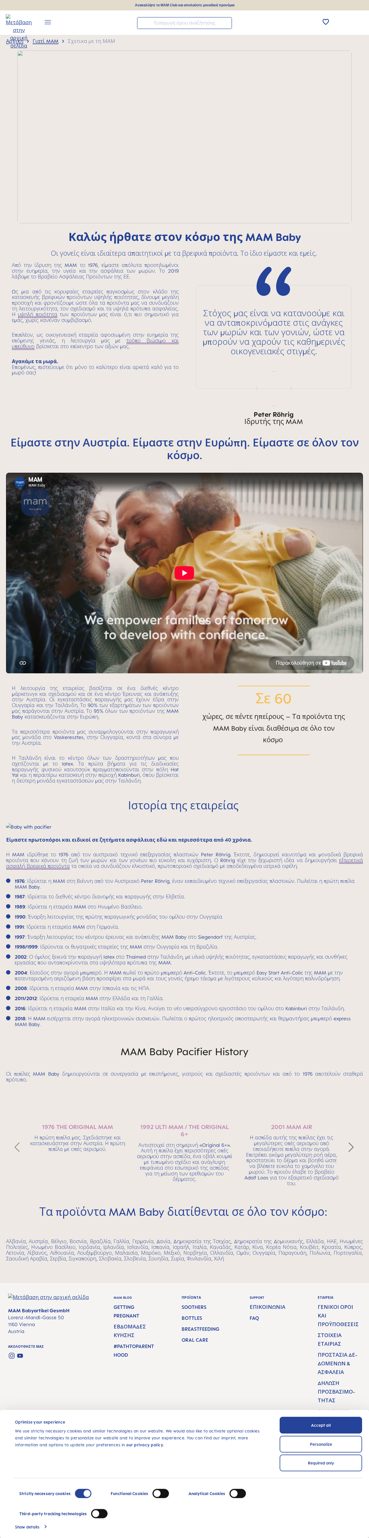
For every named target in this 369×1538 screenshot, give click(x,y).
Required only (321, 1462)
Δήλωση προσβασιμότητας (336, 1391)
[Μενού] (48, 23)
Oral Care (195, 1340)
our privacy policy (144, 1444)
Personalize (321, 1443)
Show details (27, 1526)
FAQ (254, 1318)
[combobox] (184, 23)
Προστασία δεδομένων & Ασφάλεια (337, 1363)
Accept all (321, 1425)
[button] (17, 1147)
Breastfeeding (200, 1329)
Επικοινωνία (267, 1307)
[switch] (161, 1493)
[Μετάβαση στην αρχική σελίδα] (15, 23)
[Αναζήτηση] (226, 22)
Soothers (194, 1307)
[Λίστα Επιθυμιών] (326, 22)
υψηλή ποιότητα (37, 314)
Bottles (192, 1318)
